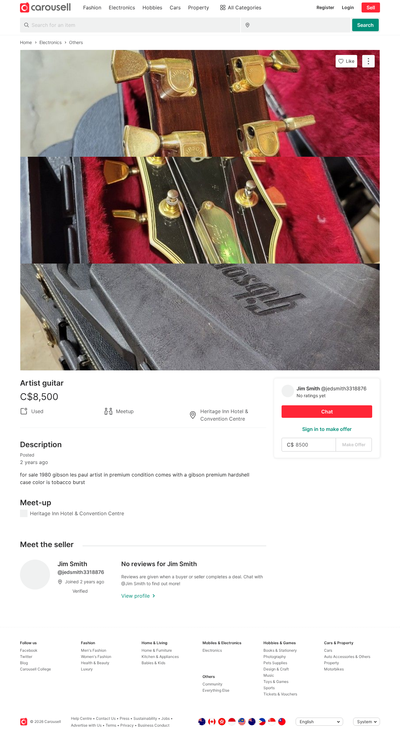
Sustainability (145, 718)
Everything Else (215, 690)
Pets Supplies (275, 662)
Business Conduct (153, 725)
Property (331, 662)
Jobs (165, 718)
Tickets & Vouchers (280, 694)
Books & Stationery (280, 650)
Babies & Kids (153, 662)
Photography (274, 656)
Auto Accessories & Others (347, 656)
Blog (24, 662)
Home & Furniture (157, 650)
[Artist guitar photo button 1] (200, 103)
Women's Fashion (96, 656)
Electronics (212, 650)
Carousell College (35, 669)
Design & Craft (276, 669)
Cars (328, 650)
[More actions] (368, 61)
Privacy (127, 725)
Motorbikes (334, 669)
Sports (269, 687)
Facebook (29, 650)
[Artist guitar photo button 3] (200, 317)
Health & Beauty (95, 662)
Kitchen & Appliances (160, 656)
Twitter (26, 656)
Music (268, 675)
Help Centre (81, 718)
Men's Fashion (93, 650)
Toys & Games (275, 681)
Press (124, 718)
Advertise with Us (86, 725)
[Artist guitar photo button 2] (200, 210)
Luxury (87, 669)
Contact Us (106, 718)
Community (212, 684)
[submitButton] (365, 25)
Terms (111, 725)
